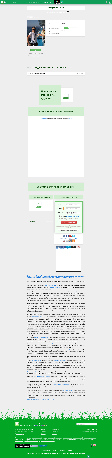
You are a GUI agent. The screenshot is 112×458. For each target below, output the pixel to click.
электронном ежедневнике (41, 337)
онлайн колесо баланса (48, 441)
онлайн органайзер (40, 439)
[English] (94, 446)
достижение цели (67, 438)
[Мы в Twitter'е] (73, 237)
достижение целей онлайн (26, 439)
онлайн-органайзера (68, 390)
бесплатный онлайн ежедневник (56, 439)
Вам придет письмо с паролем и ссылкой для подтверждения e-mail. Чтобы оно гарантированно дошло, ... (68, 226)
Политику (76, 216)
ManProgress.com (32, 423)
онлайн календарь (67, 297)
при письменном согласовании (76, 453)
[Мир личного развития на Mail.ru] (70, 241)
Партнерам (55, 431)
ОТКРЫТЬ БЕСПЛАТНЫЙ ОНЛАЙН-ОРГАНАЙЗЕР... (41, 400)
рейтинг (70, 118)
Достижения (36, 17)
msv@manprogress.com (26, 425)
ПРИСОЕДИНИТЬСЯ (68, 222)
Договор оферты (19, 434)
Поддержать (55, 429)
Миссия (43, 429)
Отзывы (43, 434)
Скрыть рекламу (49, 221)
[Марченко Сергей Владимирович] (47, 425)
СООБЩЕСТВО (48, 2)
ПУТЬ (19, 2)
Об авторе (44, 431)
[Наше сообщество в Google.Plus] (70, 237)
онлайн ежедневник (79, 292)
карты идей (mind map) (67, 350)
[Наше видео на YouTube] (64, 241)
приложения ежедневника (43, 376)
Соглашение (69, 216)
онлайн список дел (34, 441)
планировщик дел (37, 316)
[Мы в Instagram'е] (68, 238)
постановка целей (78, 438)
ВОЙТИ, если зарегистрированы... (69, 230)
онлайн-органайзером (50, 285)
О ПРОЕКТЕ (13, 2)
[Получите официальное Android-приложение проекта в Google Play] (57, 2)
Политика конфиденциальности (24, 431)
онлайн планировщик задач (85, 439)
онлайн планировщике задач (57, 343)
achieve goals (51, 438)
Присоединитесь (36, 50)
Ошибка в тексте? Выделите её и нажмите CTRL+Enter (56, 450)
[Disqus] (56, 154)
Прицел (45, 438)
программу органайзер (60, 360)
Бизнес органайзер (32, 372)
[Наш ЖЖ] (67, 241)
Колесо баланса (36, 360)
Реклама (54, 434)
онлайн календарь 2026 (22, 441)
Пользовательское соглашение (24, 429)
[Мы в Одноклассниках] (73, 241)
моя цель (58, 438)
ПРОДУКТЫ (32, 2)
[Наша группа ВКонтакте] (64, 237)
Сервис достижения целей (34, 438)
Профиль (30, 17)
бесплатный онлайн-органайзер (61, 384)
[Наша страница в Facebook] (67, 237)
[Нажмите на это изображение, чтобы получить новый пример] (71, 213)
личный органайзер (55, 287)
